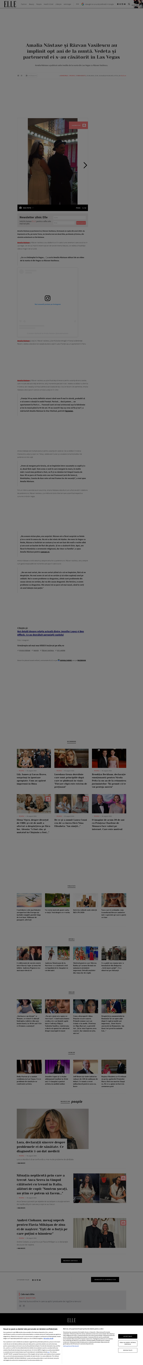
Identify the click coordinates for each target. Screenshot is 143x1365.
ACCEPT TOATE (127, 1336)
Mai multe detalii (48, 1338)
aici (48, 1352)
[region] (71, 1345)
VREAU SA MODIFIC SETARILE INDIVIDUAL (128, 1343)
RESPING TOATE (127, 1350)
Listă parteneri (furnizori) (71, 1346)
